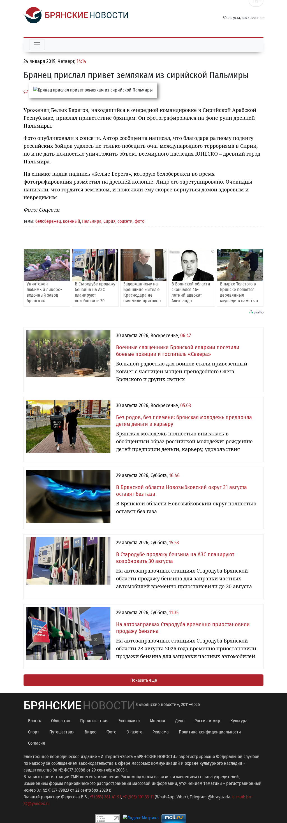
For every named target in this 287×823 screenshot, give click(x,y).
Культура (238, 720)
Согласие (36, 743)
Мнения (157, 720)
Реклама (160, 732)
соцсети (125, 221)
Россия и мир (207, 720)
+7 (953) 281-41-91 (105, 796)
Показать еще (143, 680)
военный (71, 221)
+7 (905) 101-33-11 (138, 796)
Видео (90, 732)
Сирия (109, 221)
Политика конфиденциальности (210, 732)
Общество (60, 720)
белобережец (48, 221)
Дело (179, 720)
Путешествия (62, 732)
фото (139, 221)
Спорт (33, 732)
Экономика (129, 720)
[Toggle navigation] (37, 44)
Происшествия (94, 720)
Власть (34, 720)
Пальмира (91, 221)
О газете (134, 732)
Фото (111, 732)
